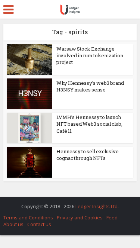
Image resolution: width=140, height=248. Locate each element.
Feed (112, 217)
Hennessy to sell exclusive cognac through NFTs (87, 154)
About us (13, 224)
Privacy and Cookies (80, 217)
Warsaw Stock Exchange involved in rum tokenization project (89, 55)
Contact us (39, 224)
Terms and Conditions (28, 217)
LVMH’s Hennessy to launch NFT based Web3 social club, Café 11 (89, 124)
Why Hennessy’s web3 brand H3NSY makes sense (90, 86)
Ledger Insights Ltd (96, 206)
